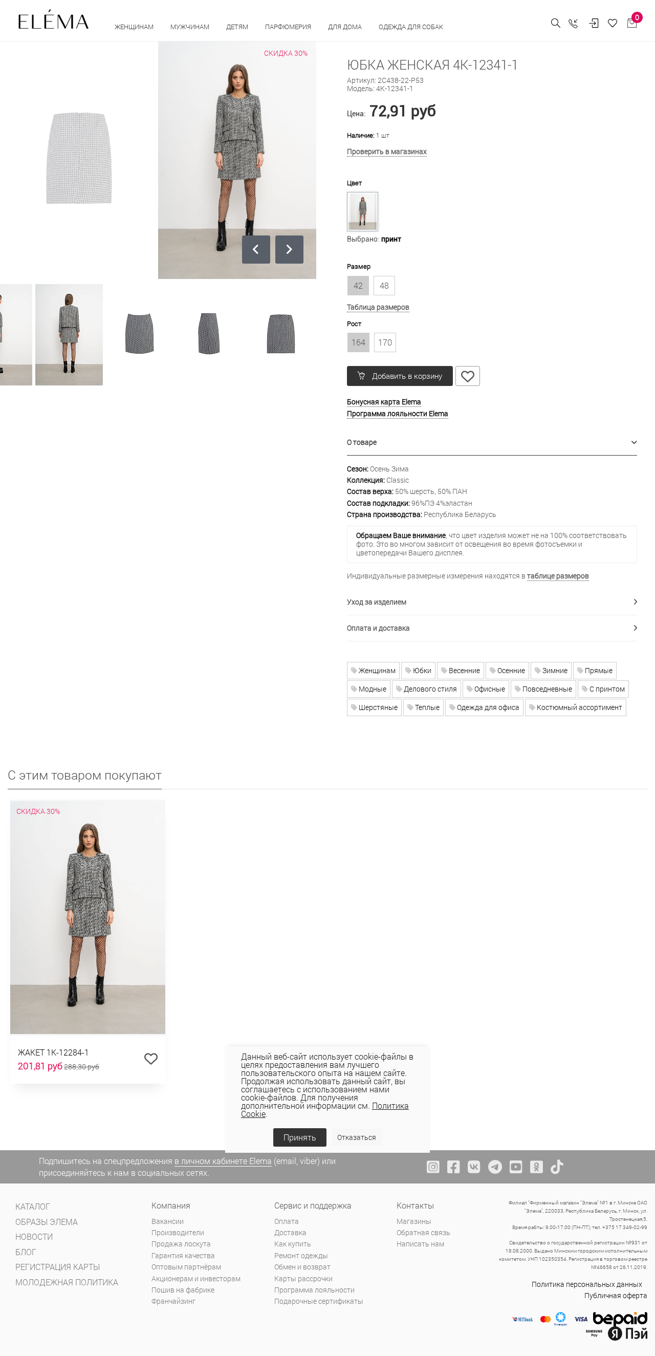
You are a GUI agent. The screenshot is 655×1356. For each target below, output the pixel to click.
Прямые (598, 670)
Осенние (510, 670)
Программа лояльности (314, 1290)
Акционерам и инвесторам (196, 1278)
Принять (299, 1137)
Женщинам (135, 26)
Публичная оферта (615, 1295)
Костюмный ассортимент (578, 707)
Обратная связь (423, 1232)
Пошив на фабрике (182, 1290)
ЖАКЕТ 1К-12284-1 (53, 1052)
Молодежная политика (66, 1282)
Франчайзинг (173, 1301)
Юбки (421, 670)
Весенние (463, 670)
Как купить (292, 1244)
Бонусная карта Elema (384, 401)
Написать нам (420, 1244)
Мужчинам (190, 26)
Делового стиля (429, 689)
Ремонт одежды (301, 1255)
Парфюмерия (289, 26)
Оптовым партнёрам (186, 1267)
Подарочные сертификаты (318, 1301)
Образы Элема (46, 1221)
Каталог (32, 1206)
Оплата (286, 1221)
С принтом (606, 689)
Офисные (489, 689)
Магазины (414, 1221)
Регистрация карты (57, 1266)
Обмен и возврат (302, 1267)
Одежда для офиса (487, 707)
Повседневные (546, 689)
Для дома (345, 26)
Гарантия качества (183, 1255)
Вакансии (167, 1221)
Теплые (426, 707)
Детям (238, 26)
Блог (25, 1251)
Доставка (290, 1232)
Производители (177, 1232)
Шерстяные (377, 707)
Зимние (554, 670)
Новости (34, 1236)
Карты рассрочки (303, 1278)
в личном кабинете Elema (223, 1160)
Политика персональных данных (587, 1284)
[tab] (492, 442)
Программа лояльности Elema (397, 413)
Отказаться (356, 1137)
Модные (371, 689)
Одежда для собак (411, 26)
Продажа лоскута (181, 1244)
